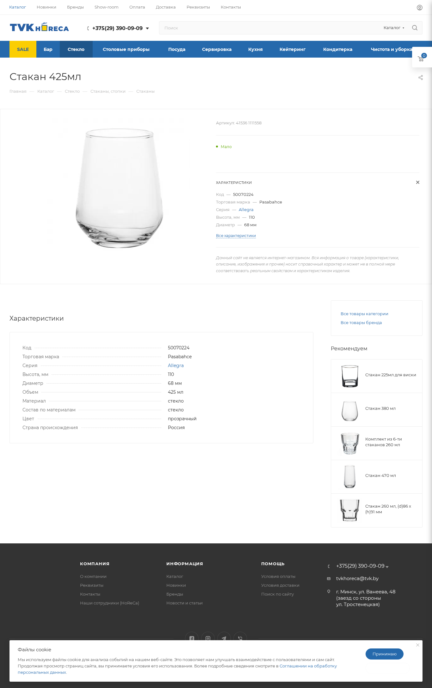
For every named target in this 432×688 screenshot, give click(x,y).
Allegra (246, 209)
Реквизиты (91, 585)
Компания (94, 563)
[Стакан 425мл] (118, 189)
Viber (240, 638)
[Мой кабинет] (420, 8)
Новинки (176, 585)
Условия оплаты (278, 576)
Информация (184, 563)
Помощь (273, 563)
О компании (93, 576)
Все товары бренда (361, 322)
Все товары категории (364, 313)
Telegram (224, 638)
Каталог (174, 576)
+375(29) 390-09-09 (117, 28)
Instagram (208, 638)
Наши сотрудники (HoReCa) (109, 602)
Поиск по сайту (277, 594)
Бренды (174, 594)
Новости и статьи (184, 602)
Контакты (90, 594)
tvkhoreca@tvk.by (357, 578)
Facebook (192, 638)
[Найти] (415, 27)
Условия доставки (280, 585)
